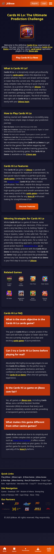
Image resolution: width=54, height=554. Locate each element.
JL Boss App (5, 480)
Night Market (11, 484)
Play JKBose (5, 477)
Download (11, 492)
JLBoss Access (41, 477)
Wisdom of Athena (27, 492)
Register (35, 3)
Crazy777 (32, 484)
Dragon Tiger (13, 181)
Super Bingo (24, 495)
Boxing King (39, 492)
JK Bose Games (28, 477)
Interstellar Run (31, 246)
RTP (18, 492)
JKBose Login (17, 477)
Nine (3, 484)
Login (44, 3)
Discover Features (27, 206)
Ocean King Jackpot (21, 440)
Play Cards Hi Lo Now (27, 57)
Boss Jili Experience (32, 480)
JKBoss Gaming (17, 480)
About (32, 495)
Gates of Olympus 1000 (9, 495)
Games (4, 492)
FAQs (37, 495)
